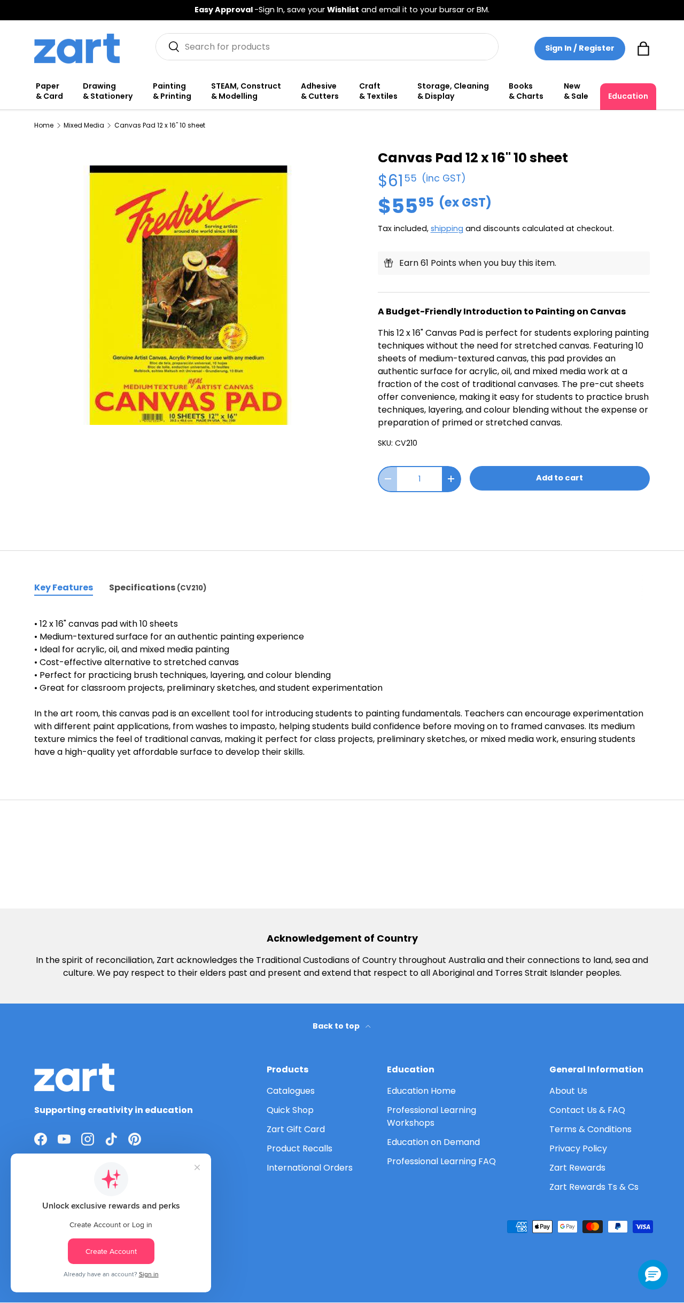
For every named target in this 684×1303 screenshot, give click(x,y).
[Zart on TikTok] (111, 1139)
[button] (643, 48)
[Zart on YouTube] (64, 1139)
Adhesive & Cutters (320, 91)
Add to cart (559, 477)
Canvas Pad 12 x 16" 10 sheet (159, 125)
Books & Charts (526, 91)
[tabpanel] (342, 688)
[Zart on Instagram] (87, 1139)
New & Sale (576, 91)
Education (628, 96)
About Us (568, 1091)
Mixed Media (84, 125)
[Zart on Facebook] (40, 1139)
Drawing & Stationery (108, 91)
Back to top (337, 1026)
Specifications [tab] (157, 587)
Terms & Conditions (590, 1129)
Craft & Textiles (378, 91)
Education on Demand (433, 1142)
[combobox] (327, 47)
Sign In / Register (580, 48)
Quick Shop (290, 1110)
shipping (447, 228)
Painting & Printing (172, 91)
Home (43, 125)
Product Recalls (299, 1148)
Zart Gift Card (296, 1129)
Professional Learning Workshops (431, 1116)
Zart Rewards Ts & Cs (594, 1187)
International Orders (310, 1168)
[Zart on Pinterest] (134, 1139)
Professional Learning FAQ (441, 1161)
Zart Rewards (577, 1168)
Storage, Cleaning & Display (453, 91)
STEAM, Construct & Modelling (246, 91)
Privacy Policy (578, 1148)
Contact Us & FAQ (587, 1110)
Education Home (421, 1091)
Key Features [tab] (63, 587)
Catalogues (291, 1091)
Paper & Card (49, 91)
